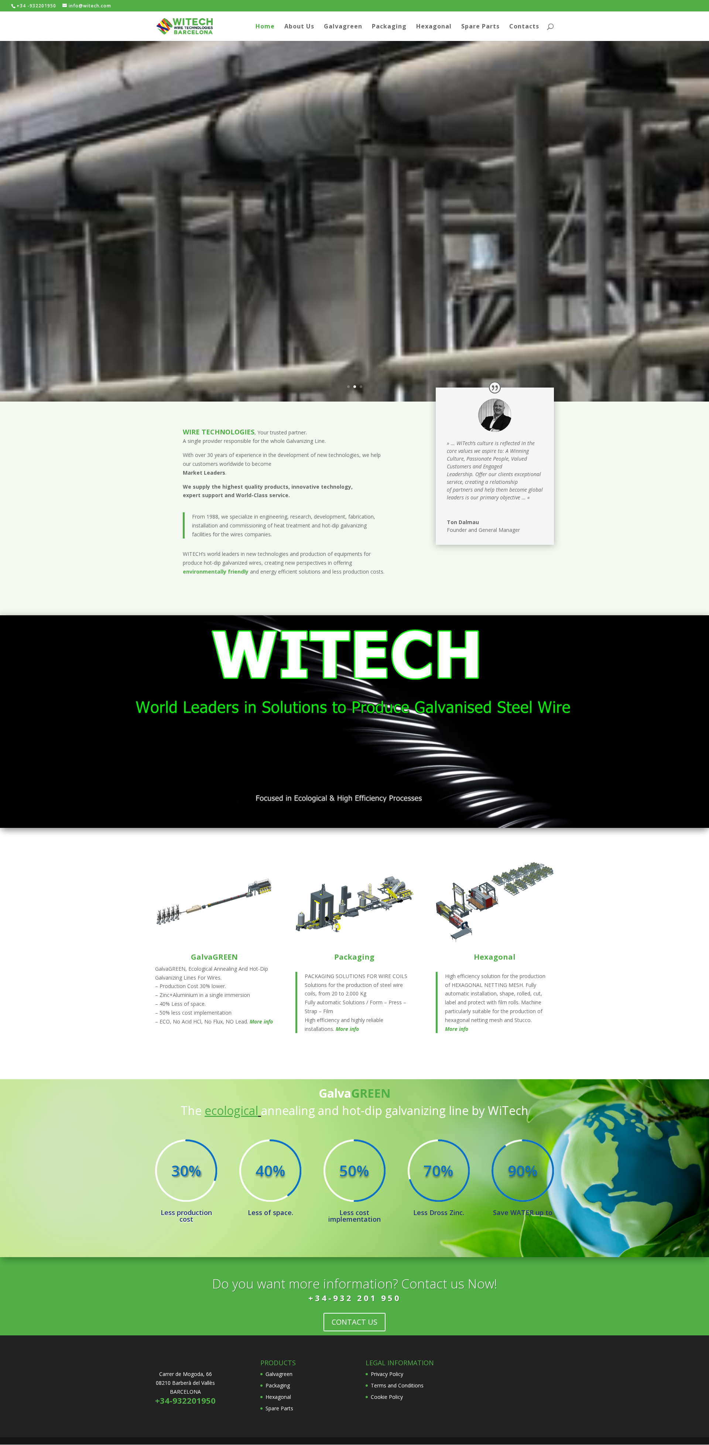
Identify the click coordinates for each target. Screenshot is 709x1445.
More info (261, 1021)
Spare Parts (480, 27)
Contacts (524, 27)
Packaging (389, 27)
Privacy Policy (387, 1373)
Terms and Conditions (397, 1385)
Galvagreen (343, 27)
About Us (299, 27)
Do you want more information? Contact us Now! (354, 1283)
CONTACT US (354, 1322)
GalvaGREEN (214, 957)
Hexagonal (434, 27)
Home (265, 27)
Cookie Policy (387, 1396)
